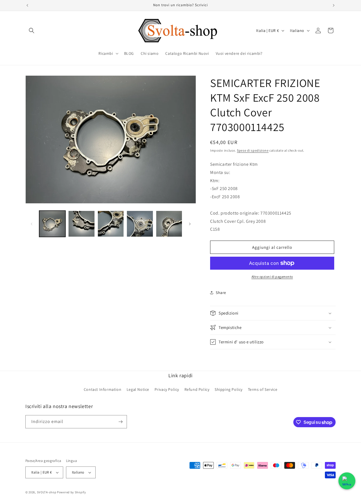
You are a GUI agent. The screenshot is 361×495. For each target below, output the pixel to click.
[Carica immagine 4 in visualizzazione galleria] (140, 224)
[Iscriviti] (120, 421)
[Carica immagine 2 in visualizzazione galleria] (81, 224)
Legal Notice (138, 389)
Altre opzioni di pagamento (272, 276)
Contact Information (102, 389)
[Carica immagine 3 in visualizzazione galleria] (111, 224)
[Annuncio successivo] (333, 5)
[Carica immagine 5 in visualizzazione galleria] (169, 224)
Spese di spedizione (252, 150)
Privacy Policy (167, 389)
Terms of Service (263, 389)
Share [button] (221, 292)
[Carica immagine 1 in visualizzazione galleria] (52, 224)
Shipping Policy (229, 389)
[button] (31, 30)
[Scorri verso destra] (190, 224)
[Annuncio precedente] (27, 5)
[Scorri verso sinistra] (31, 224)
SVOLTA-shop (46, 492)
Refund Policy (197, 389)
